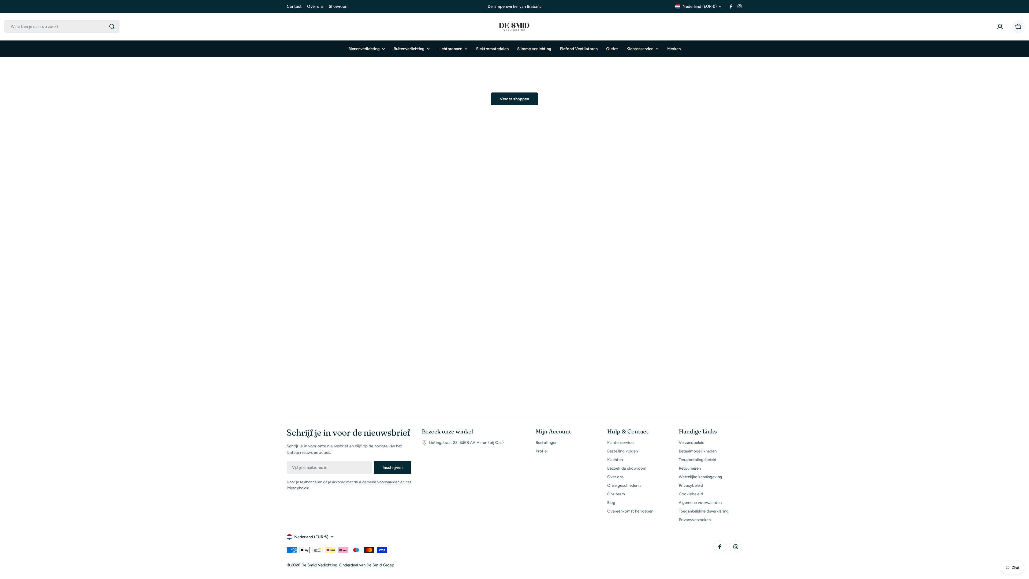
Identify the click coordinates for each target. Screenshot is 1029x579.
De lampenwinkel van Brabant (514, 6)
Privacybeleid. (298, 488)
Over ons (315, 6)
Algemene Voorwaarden (379, 482)
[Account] (1001, 26)
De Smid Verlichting (319, 565)
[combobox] (62, 26)
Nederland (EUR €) (700, 6)
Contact (294, 6)
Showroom (339, 6)
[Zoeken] (112, 26)
